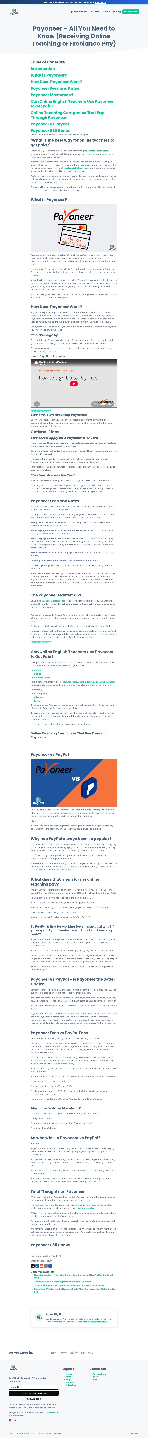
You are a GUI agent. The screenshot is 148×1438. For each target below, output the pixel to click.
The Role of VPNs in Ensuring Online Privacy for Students (62, 1281)
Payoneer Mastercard (52, 94)
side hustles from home (96, 150)
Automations (99, 1374)
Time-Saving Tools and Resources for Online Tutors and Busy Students (70, 1285)
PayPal (56, 855)
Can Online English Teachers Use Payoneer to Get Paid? (72, 104)
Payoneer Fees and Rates (55, 88)
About (69, 1376)
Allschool (38, 697)
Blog (68, 1379)
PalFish (37, 673)
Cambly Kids (40, 693)
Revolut (90, 1208)
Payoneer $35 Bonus (50, 130)
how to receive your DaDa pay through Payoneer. (89, 681)
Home (69, 1374)
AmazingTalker (42, 677)
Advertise (71, 1385)
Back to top (134, 1433)
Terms (52, 1412)
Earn (95, 1379)
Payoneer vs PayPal (50, 124)
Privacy (49, 1433)
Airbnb (58, 615)
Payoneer (56, 187)
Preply (37, 670)
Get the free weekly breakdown (91, 1321)
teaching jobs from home (77, 168)
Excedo (38, 701)
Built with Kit (34, 1399)
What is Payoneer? (49, 75)
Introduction (43, 68)
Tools (95, 1376)
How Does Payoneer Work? (56, 81)
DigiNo (26, 1433)
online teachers (59, 665)
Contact (70, 1382)
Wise (80, 1208)
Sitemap (57, 1433)
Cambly (38, 689)
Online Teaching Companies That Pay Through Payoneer (67, 115)
